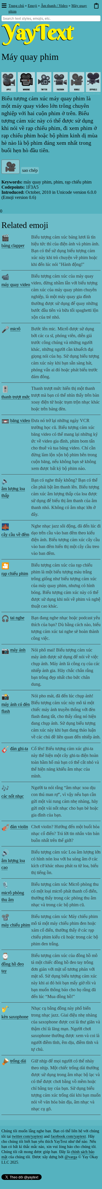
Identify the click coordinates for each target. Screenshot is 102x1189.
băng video (20, 420)
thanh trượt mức (15, 396)
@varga (71, 1157)
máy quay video (15, 284)
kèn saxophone (14, 1016)
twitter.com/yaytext (27, 1136)
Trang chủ (16, 5)
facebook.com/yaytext (68, 1136)
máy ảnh (18, 650)
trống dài (18, 1060)
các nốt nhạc (12, 796)
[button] (3, 6)
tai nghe (17, 617)
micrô (15, 328)
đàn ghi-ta (19, 748)
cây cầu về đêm (15, 534)
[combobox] (51, 18)
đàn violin (19, 826)
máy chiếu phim (15, 925)
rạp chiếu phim (14, 573)
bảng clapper (12, 245)
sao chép (30, 170)
